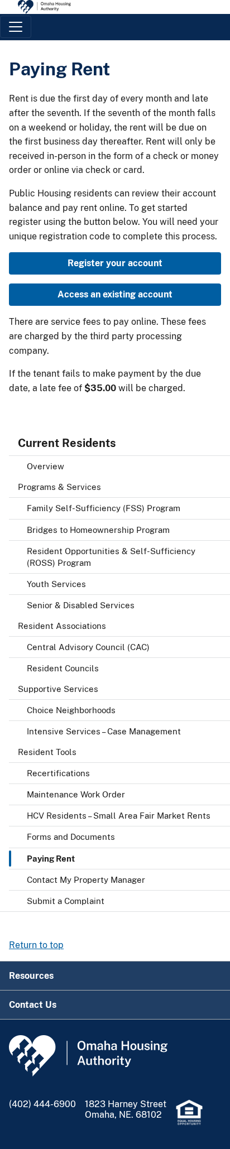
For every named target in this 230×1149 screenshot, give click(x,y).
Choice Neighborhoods (71, 710)
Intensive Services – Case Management (104, 731)
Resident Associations (62, 626)
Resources (31, 975)
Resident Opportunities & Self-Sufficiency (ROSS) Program (111, 557)
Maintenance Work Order (76, 794)
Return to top (36, 945)
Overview (45, 466)
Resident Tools (47, 752)
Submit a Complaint (65, 901)
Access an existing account (115, 294)
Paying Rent (51, 858)
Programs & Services (59, 487)
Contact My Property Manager (86, 879)
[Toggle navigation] (15, 27)
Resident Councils (63, 668)
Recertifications (58, 773)
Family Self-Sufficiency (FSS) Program (103, 508)
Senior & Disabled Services (81, 605)
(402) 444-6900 (42, 1104)
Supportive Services (58, 689)
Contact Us (32, 1004)
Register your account (115, 263)
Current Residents (67, 443)
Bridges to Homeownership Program (98, 530)
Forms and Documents (71, 837)
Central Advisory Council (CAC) (88, 647)
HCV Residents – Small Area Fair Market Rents (118, 815)
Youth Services (56, 584)
